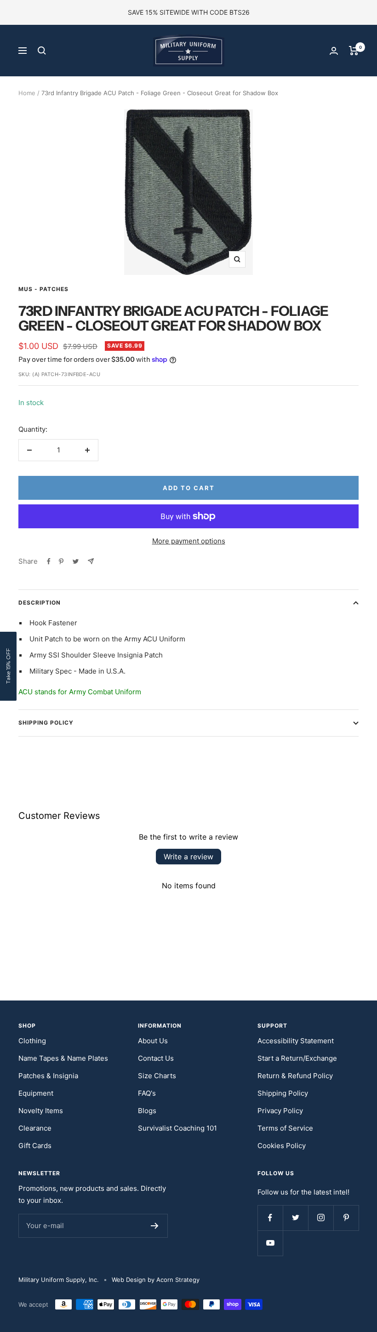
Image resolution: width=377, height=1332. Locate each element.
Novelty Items (40, 1110)
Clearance (34, 1128)
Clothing (32, 1040)
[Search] (42, 50)
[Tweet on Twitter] (76, 561)
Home (26, 93)
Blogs (147, 1110)
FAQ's (147, 1093)
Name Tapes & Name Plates (63, 1058)
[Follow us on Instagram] (320, 1217)
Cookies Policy (281, 1145)
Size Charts (157, 1075)
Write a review (188, 856)
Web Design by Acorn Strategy (156, 1279)
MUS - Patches (43, 289)
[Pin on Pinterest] (61, 561)
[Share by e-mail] (91, 561)
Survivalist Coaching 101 (177, 1128)
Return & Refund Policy (295, 1075)
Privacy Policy (280, 1110)
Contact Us (156, 1058)
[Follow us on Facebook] (270, 1217)
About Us (153, 1040)
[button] (8, 666)
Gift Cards (34, 1145)
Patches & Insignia (48, 1075)
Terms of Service (285, 1128)
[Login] (334, 51)
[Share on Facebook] (49, 561)
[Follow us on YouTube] (270, 1243)
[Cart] (354, 50)
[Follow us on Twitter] (295, 1217)
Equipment (35, 1093)
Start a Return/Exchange (297, 1058)
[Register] (155, 1226)
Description (39, 602)
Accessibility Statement (295, 1040)
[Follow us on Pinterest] (346, 1217)
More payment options (188, 541)
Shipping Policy (46, 722)
